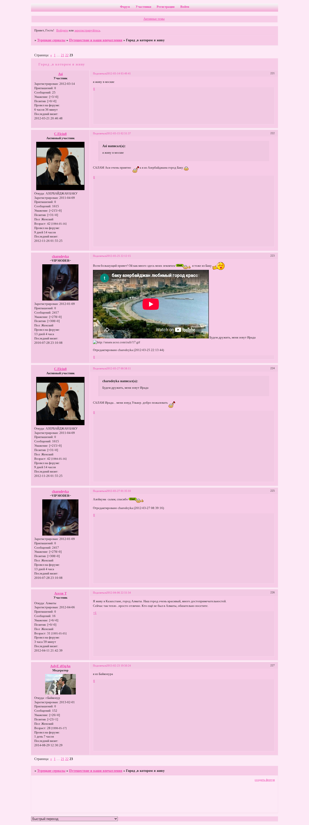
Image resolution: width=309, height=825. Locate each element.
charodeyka (60, 256)
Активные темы (154, 19)
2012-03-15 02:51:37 (118, 133)
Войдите (62, 30)
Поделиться (99, 73)
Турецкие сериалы (51, 40)
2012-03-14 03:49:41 (118, 73)
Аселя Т (60, 593)
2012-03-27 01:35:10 (118, 490)
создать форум (265, 780)
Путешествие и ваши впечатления (95, 40)
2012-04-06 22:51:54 (118, 592)
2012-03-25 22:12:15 (118, 255)
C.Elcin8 (60, 134)
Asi (60, 74)
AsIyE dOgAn (60, 666)
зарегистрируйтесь (87, 30)
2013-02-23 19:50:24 (118, 665)
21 (62, 55)
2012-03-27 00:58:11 (118, 368)
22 (67, 55)
